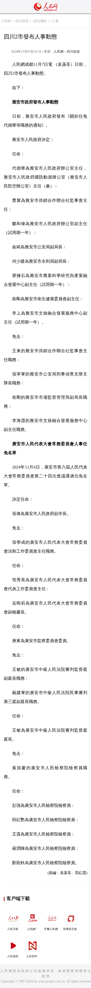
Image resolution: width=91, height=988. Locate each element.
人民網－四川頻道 (67, 51)
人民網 (5, 21)
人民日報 (12, 929)
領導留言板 (70, 929)
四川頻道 (22, 21)
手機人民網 (51, 929)
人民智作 (31, 956)
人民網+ (32, 929)
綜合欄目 (40, 21)
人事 (55, 21)
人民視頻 (12, 956)
